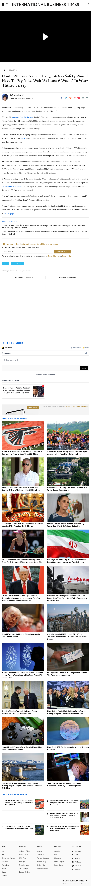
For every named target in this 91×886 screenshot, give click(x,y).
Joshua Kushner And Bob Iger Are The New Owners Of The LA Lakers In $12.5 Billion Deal (64, 815)
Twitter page (9, 213)
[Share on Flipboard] (75, 98)
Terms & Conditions (43, 858)
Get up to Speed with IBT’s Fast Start (76, 407)
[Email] (83, 98)
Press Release (24, 865)
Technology (5, 865)
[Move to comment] (87, 98)
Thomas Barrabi (18, 95)
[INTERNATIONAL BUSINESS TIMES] (45, 5)
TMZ (23, 138)
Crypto (4, 872)
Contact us (40, 854)
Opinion (4, 875)
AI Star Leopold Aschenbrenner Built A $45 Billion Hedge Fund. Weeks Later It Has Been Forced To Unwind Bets (22, 675)
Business (5, 861)
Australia (57, 851)
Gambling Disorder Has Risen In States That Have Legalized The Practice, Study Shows (64, 828)
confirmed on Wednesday (12, 186)
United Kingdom (59, 861)
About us (40, 851)
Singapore (57, 858)
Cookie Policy (41, 865)
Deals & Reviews (24, 872)
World (3, 851)
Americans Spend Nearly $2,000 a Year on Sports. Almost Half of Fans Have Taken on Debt (64, 803)
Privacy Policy (66, 256)
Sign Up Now (32, 407)
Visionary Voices (24, 851)
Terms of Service (53, 256)
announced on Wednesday (22, 117)
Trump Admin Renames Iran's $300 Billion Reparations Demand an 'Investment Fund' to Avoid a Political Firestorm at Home (21, 598)
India (55, 854)
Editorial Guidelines (67, 278)
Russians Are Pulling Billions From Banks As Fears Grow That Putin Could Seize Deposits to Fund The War (67, 598)
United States (58, 865)
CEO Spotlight (23, 868)
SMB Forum (23, 858)
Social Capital (23, 854)
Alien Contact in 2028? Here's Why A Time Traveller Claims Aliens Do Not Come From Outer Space (67, 636)
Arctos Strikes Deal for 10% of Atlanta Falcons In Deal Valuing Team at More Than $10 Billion (19, 803)
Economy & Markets (8, 858)
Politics (4, 868)
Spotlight (22, 861)
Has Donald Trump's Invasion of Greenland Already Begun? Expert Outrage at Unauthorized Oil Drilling (22, 785)
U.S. (3, 854)
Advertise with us (42, 868)
